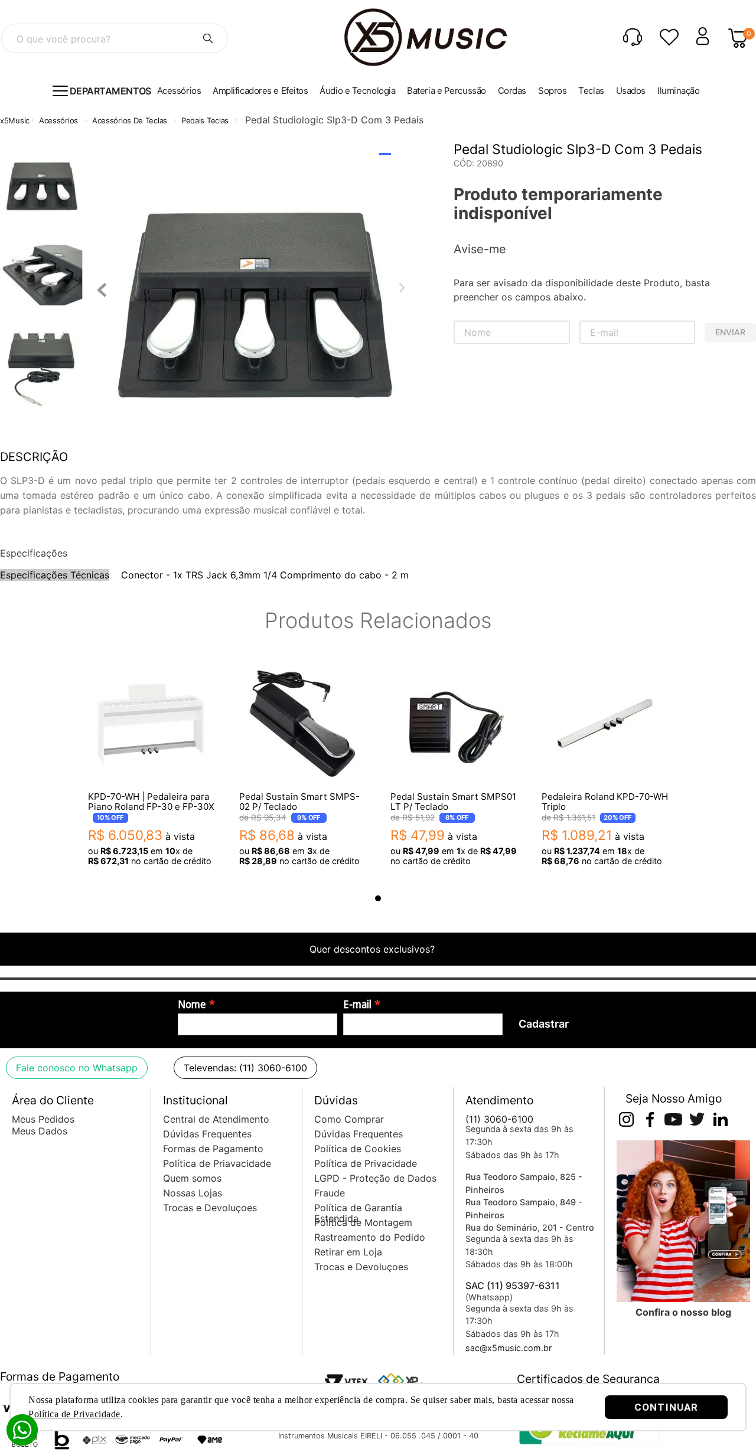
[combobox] (114, 38)
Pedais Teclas (205, 120)
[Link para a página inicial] (15, 120)
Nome (192, 1004)
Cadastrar (544, 1024)
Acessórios (58, 120)
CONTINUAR (666, 1407)
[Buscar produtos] (208, 38)
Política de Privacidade (74, 1414)
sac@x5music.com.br (508, 1348)
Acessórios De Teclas (129, 120)
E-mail (357, 1004)
